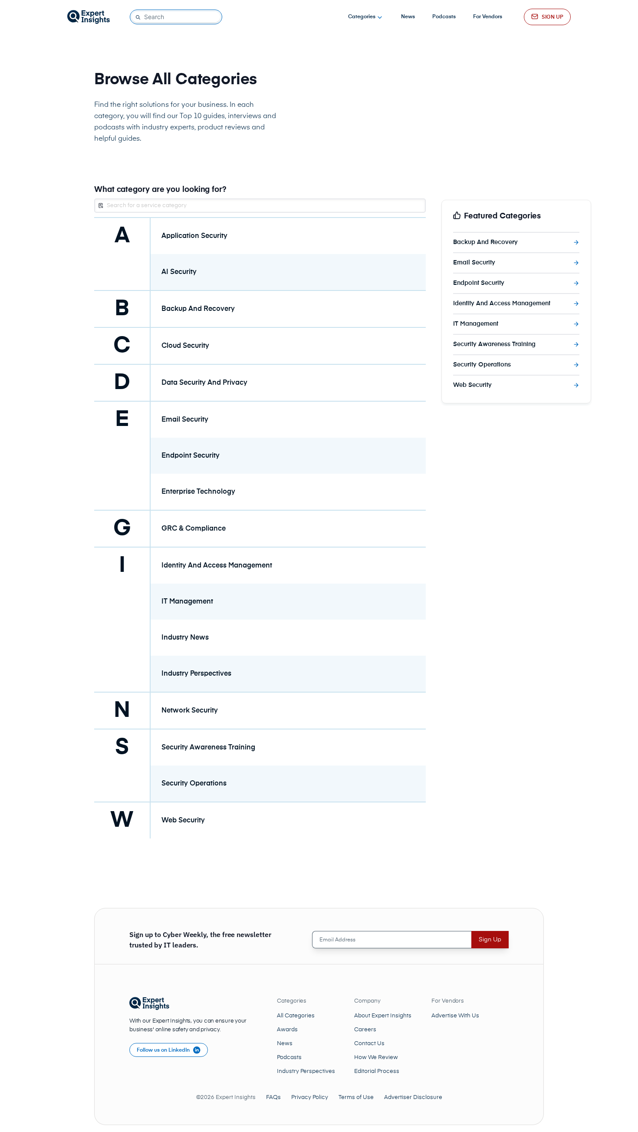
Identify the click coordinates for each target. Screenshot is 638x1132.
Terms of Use (356, 1097)
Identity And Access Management (216, 565)
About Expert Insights (382, 1016)
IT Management (187, 601)
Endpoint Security (190, 455)
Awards (287, 1030)
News (408, 17)
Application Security (194, 236)
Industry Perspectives (196, 673)
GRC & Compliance (193, 528)
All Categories (296, 1016)
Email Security (184, 419)
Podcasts (444, 17)
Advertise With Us (455, 1016)
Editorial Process (376, 1071)
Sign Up (490, 940)
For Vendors (487, 17)
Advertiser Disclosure (413, 1097)
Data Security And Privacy (204, 383)
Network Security (189, 710)
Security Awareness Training (208, 747)
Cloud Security (185, 346)
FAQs (273, 1097)
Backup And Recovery (198, 309)
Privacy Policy (309, 1097)
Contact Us (369, 1043)
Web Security (183, 820)
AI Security (179, 272)
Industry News (185, 637)
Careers (365, 1030)
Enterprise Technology (198, 491)
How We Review (376, 1057)
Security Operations (194, 783)
